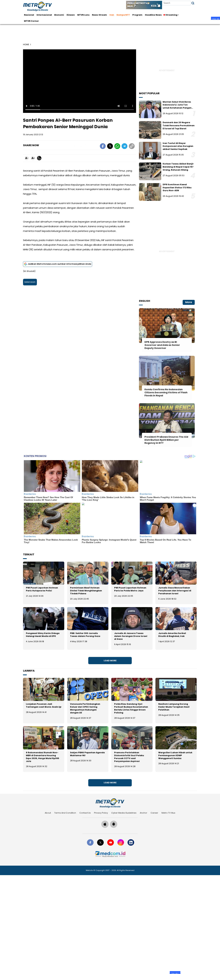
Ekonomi (59, 15)
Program (137, 15)
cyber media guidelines (123, 812)
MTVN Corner (31, 20)
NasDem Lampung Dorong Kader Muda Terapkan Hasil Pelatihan (173, 707)
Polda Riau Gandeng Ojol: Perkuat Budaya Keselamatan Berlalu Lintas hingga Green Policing (131, 708)
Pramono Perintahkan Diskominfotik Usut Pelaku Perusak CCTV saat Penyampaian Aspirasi (129, 757)
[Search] (192, 3)
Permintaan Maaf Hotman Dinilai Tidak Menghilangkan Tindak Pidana (86, 590)
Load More (110, 660)
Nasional (29, 15)
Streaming (171, 15)
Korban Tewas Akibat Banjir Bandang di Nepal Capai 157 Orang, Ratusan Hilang (178, 166)
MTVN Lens (83, 15)
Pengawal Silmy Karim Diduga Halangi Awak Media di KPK (42, 634)
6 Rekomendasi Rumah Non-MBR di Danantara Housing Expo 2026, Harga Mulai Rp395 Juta (42, 757)
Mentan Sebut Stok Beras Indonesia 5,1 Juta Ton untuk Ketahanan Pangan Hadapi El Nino (177, 106)
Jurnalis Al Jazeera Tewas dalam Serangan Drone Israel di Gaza (130, 636)
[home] (110, 803)
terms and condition (65, 812)
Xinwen (71, 15)
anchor (143, 812)
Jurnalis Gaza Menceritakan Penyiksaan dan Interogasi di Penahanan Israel (174, 590)
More (188, 302)
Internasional (44, 15)
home (26, 44)
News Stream (99, 15)
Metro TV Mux (168, 812)
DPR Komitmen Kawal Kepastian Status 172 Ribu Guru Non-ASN (177, 187)
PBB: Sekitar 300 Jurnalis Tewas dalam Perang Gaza (85, 634)
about (48, 812)
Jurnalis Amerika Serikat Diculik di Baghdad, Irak (172, 634)
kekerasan (29, 282)
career (154, 812)
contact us (85, 812)
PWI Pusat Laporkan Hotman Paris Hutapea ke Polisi (42, 589)
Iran (112, 15)
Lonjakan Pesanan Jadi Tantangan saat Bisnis (43, 705)
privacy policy (101, 812)
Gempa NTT (123, 15)
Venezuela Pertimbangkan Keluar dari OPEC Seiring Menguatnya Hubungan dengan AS (85, 708)
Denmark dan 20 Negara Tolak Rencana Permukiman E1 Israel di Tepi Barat (179, 125)
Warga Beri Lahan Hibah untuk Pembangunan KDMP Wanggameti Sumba (175, 755)
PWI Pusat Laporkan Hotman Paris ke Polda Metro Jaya (130, 589)
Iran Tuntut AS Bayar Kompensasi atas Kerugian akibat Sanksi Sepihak (178, 146)
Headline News (153, 15)
